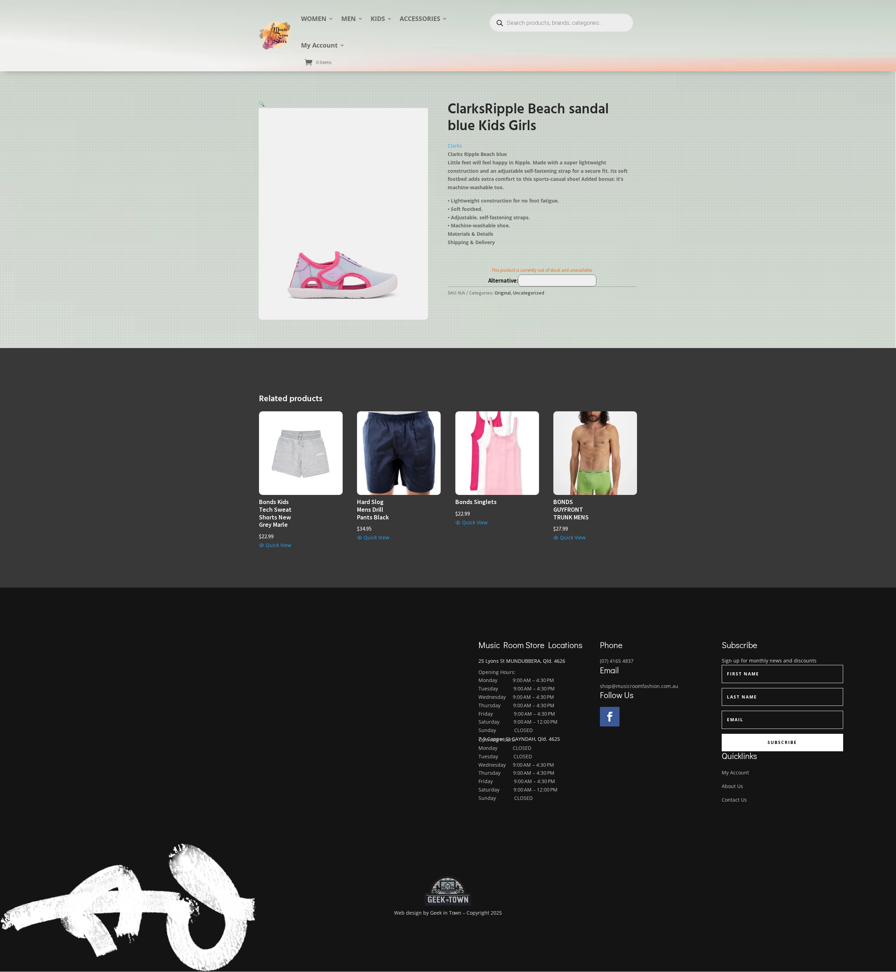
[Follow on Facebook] (610, 716)
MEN (348, 18)
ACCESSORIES (420, 18)
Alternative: (503, 280)
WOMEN (314, 18)
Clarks (455, 145)
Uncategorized (528, 293)
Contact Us (734, 799)
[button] (262, 103)
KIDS (378, 18)
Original (503, 293)
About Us (732, 786)
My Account (319, 45)
